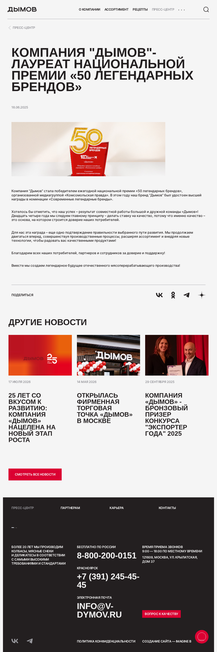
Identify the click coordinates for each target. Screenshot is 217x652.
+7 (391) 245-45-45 (108, 581)
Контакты (167, 508)
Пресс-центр (163, 9)
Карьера (117, 508)
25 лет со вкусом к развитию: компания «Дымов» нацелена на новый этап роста (32, 417)
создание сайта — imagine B (166, 641)
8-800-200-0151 (106, 555)
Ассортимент (116, 9)
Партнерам (70, 508)
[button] (202, 322)
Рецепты (140, 9)
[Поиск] (206, 9)
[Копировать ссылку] (202, 295)
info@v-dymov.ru (99, 610)
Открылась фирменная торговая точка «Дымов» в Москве (105, 408)
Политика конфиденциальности (106, 641)
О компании (89, 9)
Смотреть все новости (35, 474)
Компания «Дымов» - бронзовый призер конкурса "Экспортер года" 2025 (166, 414)
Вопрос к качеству (161, 614)
